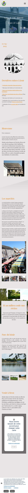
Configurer (16, 487)
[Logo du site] (4, 3)
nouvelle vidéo (14, 104)
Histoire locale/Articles (17, 102)
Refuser (12, 491)
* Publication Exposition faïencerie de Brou (11, 85)
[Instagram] (21, 28)
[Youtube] (24, 28)
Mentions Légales (7, 487)
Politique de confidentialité (14, 443)
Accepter (14, 446)
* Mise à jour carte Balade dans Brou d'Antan (12, 94)
